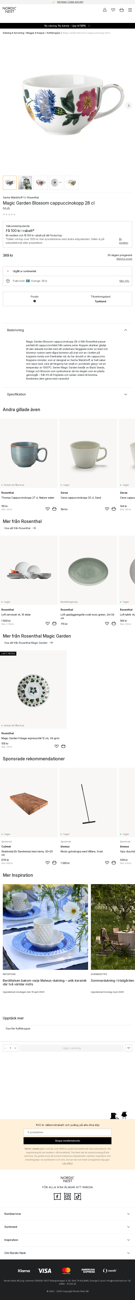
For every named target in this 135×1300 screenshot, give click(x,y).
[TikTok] (78, 1196)
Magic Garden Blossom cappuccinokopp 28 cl (86, 33)
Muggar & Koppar (35, 33)
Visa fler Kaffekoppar (18, 1028)
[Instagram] (67, 1196)
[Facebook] (57, 1196)
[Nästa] (128, 105)
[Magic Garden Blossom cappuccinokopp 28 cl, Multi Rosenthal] (67, 105)
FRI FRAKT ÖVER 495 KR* (70, 2)
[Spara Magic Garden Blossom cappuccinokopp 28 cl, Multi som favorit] (128, 1048)
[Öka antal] (15, 1048)
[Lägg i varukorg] (54, 509)
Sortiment (10, 1227)
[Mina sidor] (105, 10)
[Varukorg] (121, 10)
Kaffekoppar (53, 33)
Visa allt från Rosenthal (17, 528)
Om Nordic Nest (15, 1253)
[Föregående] (6, 105)
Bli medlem (123, 241)
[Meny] (130, 10)
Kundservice (12, 1214)
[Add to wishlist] (47, 509)
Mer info (124, 280)
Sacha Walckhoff (12, 197)
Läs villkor (67, 1163)
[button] (9, 214)
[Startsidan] (9, 10)
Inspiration (11, 1240)
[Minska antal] (5, 1048)
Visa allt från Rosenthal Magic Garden (25, 642)
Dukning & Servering (13, 33)
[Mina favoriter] (113, 10)
